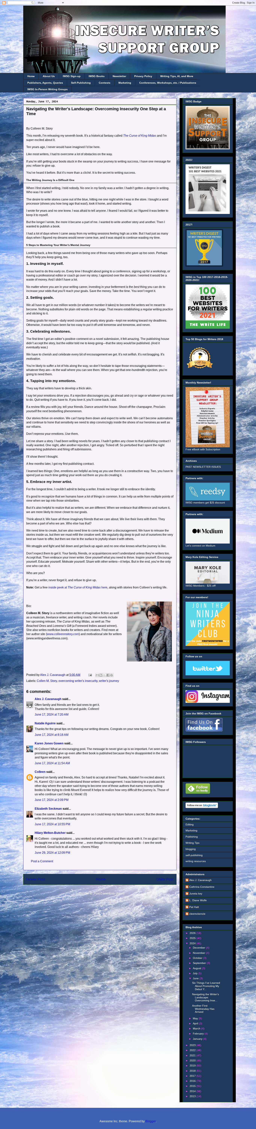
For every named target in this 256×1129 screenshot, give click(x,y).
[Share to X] (104, 675)
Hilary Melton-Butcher (50, 832)
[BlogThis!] (101, 675)
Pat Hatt (194, 907)
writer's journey (109, 680)
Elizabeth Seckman (48, 808)
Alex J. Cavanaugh (48, 699)
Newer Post (35, 879)
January (198, 1038)
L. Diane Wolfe (198, 900)
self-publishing (194, 855)
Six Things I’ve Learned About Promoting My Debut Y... (206, 986)
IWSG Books (97, 76)
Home (31, 76)
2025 (193, 938)
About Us (49, 76)
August (197, 968)
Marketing (124, 82)
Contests (104, 82)
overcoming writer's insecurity (77, 680)
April (196, 1023)
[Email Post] (90, 674)
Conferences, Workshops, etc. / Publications (167, 82)
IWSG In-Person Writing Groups (47, 89)
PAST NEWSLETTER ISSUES (203, 466)
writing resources (196, 861)
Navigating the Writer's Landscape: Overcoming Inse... (205, 997)
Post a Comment (42, 861)
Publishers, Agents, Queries (45, 82)
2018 (193, 1070)
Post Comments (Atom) (109, 893)
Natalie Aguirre (45, 723)
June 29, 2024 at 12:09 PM (52, 852)
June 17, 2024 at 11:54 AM (52, 763)
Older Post (165, 879)
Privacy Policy (143, 76)
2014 (193, 1091)
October (198, 957)
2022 (193, 1050)
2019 (193, 1065)
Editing (190, 824)
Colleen (40, 771)
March (197, 1028)
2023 (193, 1045)
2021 (193, 1055)
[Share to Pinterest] (111, 675)
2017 (193, 1075)
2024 (193, 943)
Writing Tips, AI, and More (176, 76)
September (200, 962)
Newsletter (119, 76)
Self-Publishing (81, 82)
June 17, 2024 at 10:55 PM (52, 824)
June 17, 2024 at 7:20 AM (51, 714)
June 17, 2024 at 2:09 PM (51, 799)
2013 (193, 1096)
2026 (193, 933)
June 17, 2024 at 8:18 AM (51, 734)
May (196, 1018)
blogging (191, 848)
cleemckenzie (197, 913)
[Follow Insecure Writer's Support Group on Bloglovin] (202, 807)
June (196, 978)
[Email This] (97, 675)
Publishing (192, 836)
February (198, 1033)
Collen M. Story (47, 680)
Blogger (150, 1121)
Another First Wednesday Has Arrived (203, 1009)
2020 (193, 1060)
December (199, 947)
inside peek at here (77, 587)
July (195, 973)
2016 (193, 1080)
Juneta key (195, 893)
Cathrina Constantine (201, 886)
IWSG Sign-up (72, 76)
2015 (193, 1085)
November (199, 952)
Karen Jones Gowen (49, 743)
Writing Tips (192, 842)
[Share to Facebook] (108, 675)
